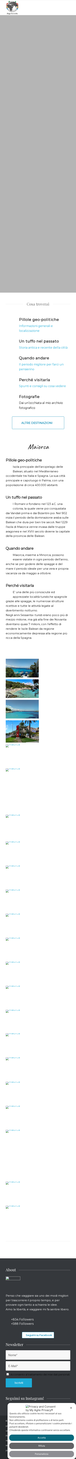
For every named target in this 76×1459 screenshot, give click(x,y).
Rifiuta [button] (41, 1445)
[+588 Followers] (8, 1324)
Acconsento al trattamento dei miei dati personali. (40, 1374)
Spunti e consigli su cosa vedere (43, 386)
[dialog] (42, 1431)
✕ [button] (71, 1408)
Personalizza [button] (41, 1454)
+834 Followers (22, 1319)
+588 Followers (22, 1323)
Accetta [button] (42, 1437)
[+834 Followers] (8, 1319)
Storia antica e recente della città (43, 347)
